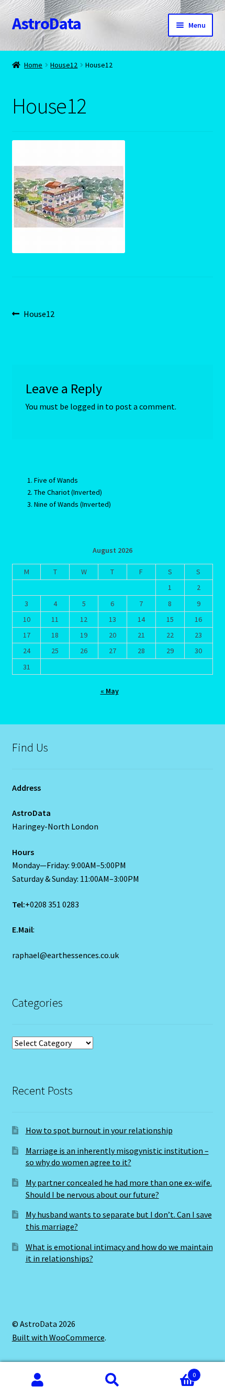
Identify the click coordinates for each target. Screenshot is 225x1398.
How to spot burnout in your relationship (99, 1130)
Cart (173, 1371)
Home (33, 65)
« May (109, 691)
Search (112, 1380)
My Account (37, 1380)
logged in (87, 406)
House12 (63, 65)
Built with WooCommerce (58, 1337)
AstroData (46, 23)
